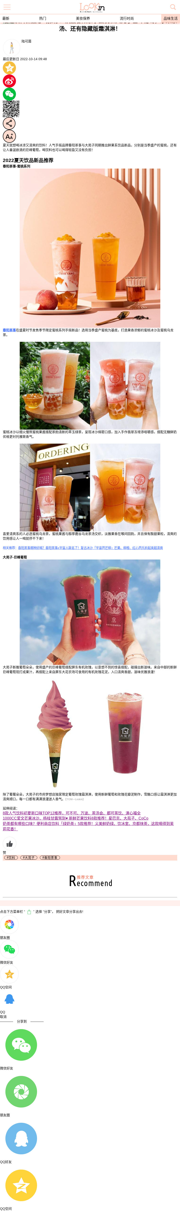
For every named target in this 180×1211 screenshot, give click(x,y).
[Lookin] (92, 4)
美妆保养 (83, 18)
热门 (42, 18)
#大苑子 (29, 857)
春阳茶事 (9, 330)
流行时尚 (127, 18)
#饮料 (11, 857)
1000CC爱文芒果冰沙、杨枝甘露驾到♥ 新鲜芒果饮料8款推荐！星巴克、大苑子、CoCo (75, 818)
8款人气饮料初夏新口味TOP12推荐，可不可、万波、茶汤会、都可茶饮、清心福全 (72, 813)
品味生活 (171, 18)
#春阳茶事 (49, 857)
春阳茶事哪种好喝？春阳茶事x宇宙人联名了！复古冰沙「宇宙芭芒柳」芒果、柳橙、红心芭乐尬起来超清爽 (90, 548)
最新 (5, 18)
